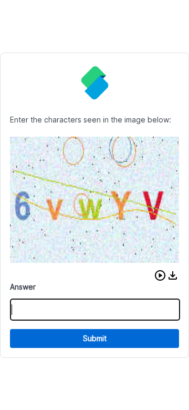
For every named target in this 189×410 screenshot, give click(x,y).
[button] (160, 275)
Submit (95, 338)
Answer (23, 286)
